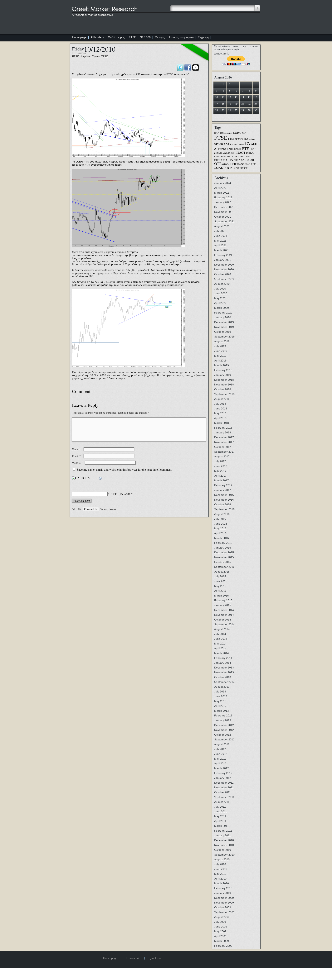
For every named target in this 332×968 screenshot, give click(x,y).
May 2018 (220, 413)
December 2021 (224, 207)
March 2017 (221, 480)
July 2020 (220, 288)
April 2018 (220, 418)
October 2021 (222, 216)
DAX (216, 133)
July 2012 (220, 749)
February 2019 (223, 370)
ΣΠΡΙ (253, 164)
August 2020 (222, 283)
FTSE (132, 37)
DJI (222, 133)
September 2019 (224, 336)
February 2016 (223, 542)
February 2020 (223, 312)
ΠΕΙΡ (233, 164)
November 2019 (224, 326)
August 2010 (222, 859)
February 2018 (223, 427)
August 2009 (222, 916)
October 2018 (222, 389)
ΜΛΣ (248, 157)
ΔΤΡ (217, 148)
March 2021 (221, 250)
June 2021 (220, 235)
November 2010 (224, 845)
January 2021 (222, 259)
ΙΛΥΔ (224, 153)
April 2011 (220, 821)
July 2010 (220, 864)
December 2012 (224, 725)
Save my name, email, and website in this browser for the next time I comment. (124, 469)
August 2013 (222, 686)
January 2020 (222, 317)
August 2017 (222, 456)
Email (76, 456)
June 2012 (220, 753)
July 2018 (220, 403)
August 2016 (222, 514)
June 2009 (220, 926)
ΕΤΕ (245, 148)
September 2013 (224, 681)
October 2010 (222, 849)
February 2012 (223, 773)
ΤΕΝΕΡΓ (228, 168)
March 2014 (221, 653)
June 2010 (220, 869)
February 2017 (223, 485)
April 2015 (220, 590)
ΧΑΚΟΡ (243, 168)
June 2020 (220, 293)
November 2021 (224, 211)
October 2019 (222, 331)
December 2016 (224, 494)
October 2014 (222, 619)
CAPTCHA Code (119, 493)
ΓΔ (247, 143)
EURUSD (239, 133)
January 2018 (222, 432)
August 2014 (222, 629)
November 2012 (224, 729)
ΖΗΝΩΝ (218, 153)
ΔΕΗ (254, 144)
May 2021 (220, 240)
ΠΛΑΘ (240, 164)
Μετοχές (160, 37)
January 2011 (222, 835)
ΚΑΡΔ (217, 157)
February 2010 (223, 888)
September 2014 (224, 624)
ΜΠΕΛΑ (218, 160)
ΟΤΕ (218, 164)
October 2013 (222, 677)
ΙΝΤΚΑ (250, 153)
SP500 (218, 144)
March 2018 (221, 422)
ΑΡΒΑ (241, 145)
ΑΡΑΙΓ (235, 145)
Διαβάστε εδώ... (222, 53)
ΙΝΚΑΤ (231, 153)
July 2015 (220, 576)
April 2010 (220, 878)
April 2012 (220, 763)
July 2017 (220, 461)
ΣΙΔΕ (247, 164)
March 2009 (221, 940)
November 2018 (224, 384)
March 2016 (221, 538)
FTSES (244, 138)
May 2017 (220, 470)
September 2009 (224, 912)
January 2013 (222, 720)
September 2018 (224, 394)
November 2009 (224, 902)
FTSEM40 (234, 138)
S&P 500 (145, 37)
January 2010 (222, 893)
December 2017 (224, 437)
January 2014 (222, 662)
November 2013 (224, 672)
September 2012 (224, 739)
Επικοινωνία (133, 958)
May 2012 (220, 758)
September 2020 (224, 279)
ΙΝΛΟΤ (240, 152)
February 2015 (223, 600)
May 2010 (220, 873)
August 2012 (222, 744)
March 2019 (221, 365)
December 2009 (224, 897)
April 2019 (220, 360)
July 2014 (220, 633)
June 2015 (220, 581)
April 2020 (220, 303)
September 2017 (224, 451)
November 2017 (224, 442)
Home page (79, 37)
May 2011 (220, 816)
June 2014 (220, 638)
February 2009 (223, 945)
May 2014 (220, 643)
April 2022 (220, 187)
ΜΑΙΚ (230, 156)
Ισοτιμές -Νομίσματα (181, 37)
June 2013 (220, 696)
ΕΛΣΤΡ (237, 149)
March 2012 (221, 768)
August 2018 (222, 398)
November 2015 (224, 557)
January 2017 (222, 490)
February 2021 (223, 255)
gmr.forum (156, 958)
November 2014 (224, 614)
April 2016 (220, 533)
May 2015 (220, 586)
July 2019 (220, 346)
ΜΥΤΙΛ (228, 159)
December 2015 (224, 552)
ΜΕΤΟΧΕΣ (239, 156)
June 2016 (220, 523)
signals (252, 139)
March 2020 (221, 307)
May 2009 (220, 931)
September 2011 (224, 797)
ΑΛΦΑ (227, 144)
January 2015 (222, 605)
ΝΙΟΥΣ (242, 159)
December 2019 (224, 322)
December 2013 (224, 667)
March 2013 (221, 710)
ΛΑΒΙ (223, 156)
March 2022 (221, 192)
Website (76, 463)
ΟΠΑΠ (250, 159)
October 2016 (222, 504)
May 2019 (220, 355)
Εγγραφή (203, 37)
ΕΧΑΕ (253, 149)
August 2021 (222, 226)
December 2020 (224, 264)
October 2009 (222, 907)
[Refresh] (100, 478)
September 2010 (224, 854)
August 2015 (222, 571)
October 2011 (222, 792)
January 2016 (222, 547)
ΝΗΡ (236, 160)
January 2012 (222, 777)
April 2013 (220, 705)
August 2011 (221, 801)
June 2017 (220, 466)
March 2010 (221, 883)
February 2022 (223, 197)
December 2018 (224, 379)
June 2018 (220, 408)
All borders (97, 37)
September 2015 (224, 566)
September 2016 (224, 509)
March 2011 (221, 825)
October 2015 (222, 562)
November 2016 (224, 499)
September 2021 (224, 221)
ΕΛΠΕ (230, 149)
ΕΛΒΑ (223, 149)
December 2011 (224, 782)
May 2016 (220, 528)
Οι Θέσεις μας (116, 37)
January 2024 (222, 183)
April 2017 (220, 475)
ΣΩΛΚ (218, 168)
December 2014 (224, 609)
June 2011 (220, 811)
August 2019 (222, 341)
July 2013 (220, 691)
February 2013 (223, 715)
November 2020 (224, 269)
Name (76, 449)
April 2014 (220, 648)
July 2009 (220, 921)
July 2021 (220, 231)
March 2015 (221, 595)
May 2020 (220, 298)
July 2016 (220, 518)
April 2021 (220, 245)
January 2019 (222, 374)
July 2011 (220, 806)
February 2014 (223, 657)
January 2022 (222, 202)
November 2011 (224, 787)
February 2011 (223, 830)
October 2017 (222, 446)
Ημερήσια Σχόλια (90, 56)
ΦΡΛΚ (237, 168)
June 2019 (220, 350)
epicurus (228, 133)
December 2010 (224, 840)
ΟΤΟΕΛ (226, 164)
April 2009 (220, 936)
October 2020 (222, 274)
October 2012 (222, 734)
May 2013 (220, 701)
